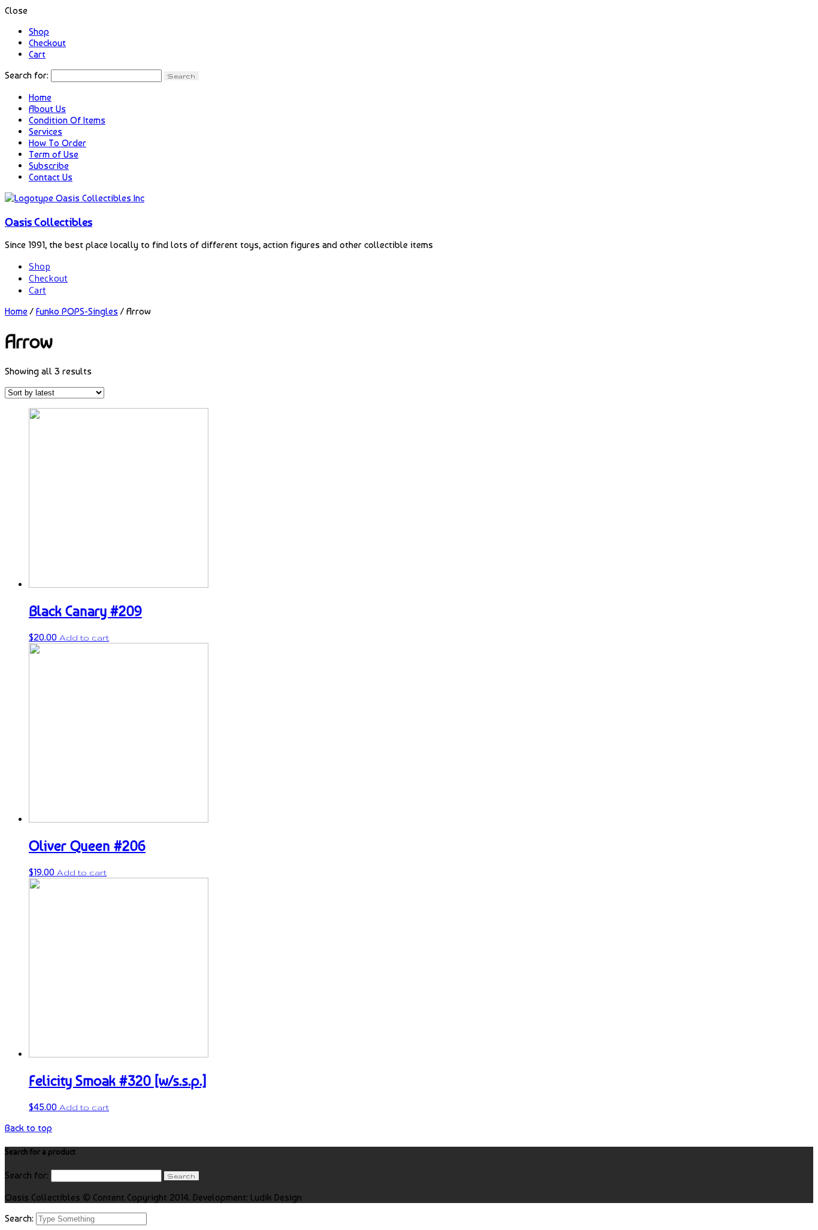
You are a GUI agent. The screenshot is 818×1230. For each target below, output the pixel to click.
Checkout (47, 43)
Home (40, 97)
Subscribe (49, 165)
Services (45, 131)
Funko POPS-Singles (77, 311)
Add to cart (84, 637)
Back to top (28, 1128)
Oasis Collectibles (48, 221)
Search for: (27, 75)
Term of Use (53, 154)
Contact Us (50, 177)
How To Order (57, 143)
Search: (20, 1218)
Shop (39, 31)
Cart (37, 54)
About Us (47, 108)
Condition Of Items (67, 120)
